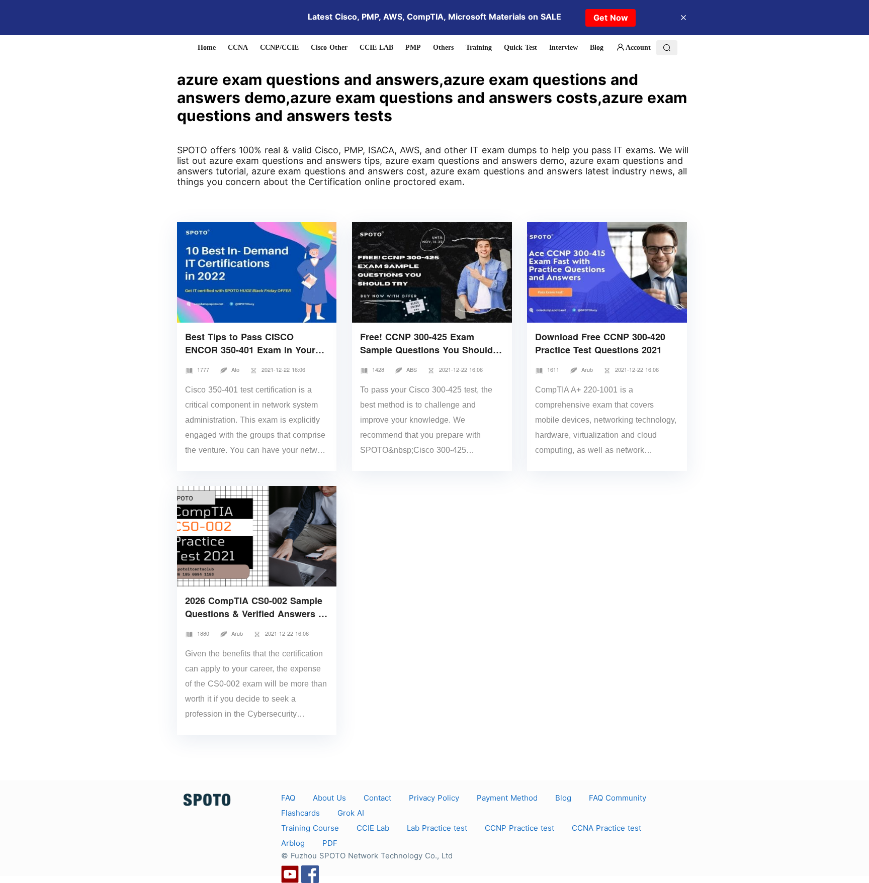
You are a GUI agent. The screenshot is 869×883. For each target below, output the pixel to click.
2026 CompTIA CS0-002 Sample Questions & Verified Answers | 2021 (253, 613)
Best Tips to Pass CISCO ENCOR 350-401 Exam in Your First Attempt (250, 349)
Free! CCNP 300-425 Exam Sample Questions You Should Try (426, 349)
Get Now (610, 18)
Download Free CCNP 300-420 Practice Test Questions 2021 (600, 343)
